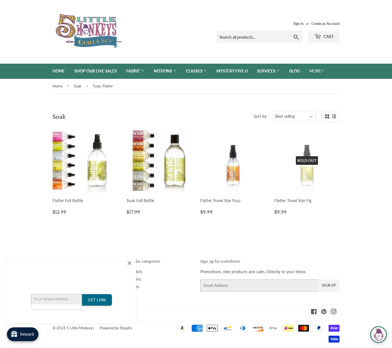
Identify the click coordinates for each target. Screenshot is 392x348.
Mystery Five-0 (232, 71)
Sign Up (329, 285)
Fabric (133, 71)
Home (59, 71)
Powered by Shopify (116, 328)
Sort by (260, 116)
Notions (163, 71)
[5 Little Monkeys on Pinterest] (324, 312)
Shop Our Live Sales (95, 71)
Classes (194, 71)
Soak (77, 86)
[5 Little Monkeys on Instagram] (334, 312)
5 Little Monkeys (80, 328)
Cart (328, 36)
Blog (294, 71)
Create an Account (325, 23)
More (315, 71)
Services (266, 71)
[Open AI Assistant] (378, 334)
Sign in (298, 23)
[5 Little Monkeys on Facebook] (314, 312)
